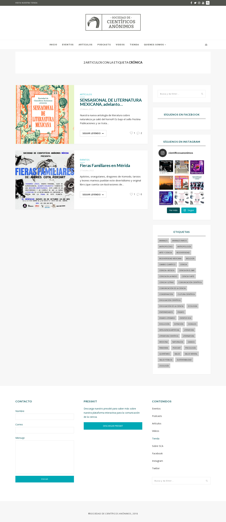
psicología (190, 348)
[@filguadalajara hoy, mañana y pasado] (166, 167)
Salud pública (165, 360)
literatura (189, 330)
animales (163, 240)
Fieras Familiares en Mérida (105, 165)
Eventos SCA (185, 318)
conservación (166, 294)
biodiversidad (183, 252)
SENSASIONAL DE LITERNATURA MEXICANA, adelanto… (111, 102)
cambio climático (167, 264)
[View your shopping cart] (206, 44)
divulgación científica (169, 300)
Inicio (53, 44)
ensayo (181, 312)
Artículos (85, 44)
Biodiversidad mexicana (170, 258)
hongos (192, 324)
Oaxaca (191, 342)
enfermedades (166, 312)
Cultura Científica (186, 294)
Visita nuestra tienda (26, 3)
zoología (164, 366)
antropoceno (166, 246)
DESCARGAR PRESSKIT (113, 426)
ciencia (183, 264)
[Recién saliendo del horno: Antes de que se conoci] (197, 183)
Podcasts (104, 44)
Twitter (156, 468)
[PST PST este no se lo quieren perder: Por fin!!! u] (166, 198)
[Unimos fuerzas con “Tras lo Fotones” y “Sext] (197, 167)
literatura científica (168, 336)
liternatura (188, 336)
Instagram (157, 460)
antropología (184, 246)
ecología (192, 306)
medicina (163, 342)
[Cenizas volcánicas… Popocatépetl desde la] (166, 183)
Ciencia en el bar (186, 270)
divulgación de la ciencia (171, 306)
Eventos (68, 44)
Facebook (157, 453)
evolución (164, 324)
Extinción (178, 324)
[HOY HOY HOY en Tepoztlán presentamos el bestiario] (181, 198)
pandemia (163, 348)
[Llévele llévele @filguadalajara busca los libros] (181, 167)
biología (190, 258)
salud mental (191, 354)
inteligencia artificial (169, 330)
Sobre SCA (157, 446)
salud (177, 354)
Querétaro (164, 354)
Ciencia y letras (166, 282)
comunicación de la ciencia (172, 288)
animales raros (179, 240)
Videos (120, 44)
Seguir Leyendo (92, 133)
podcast (177, 348)
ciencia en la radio (168, 276)
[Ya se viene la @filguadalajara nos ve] (181, 183)
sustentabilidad (184, 360)
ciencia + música (166, 270)
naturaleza (177, 342)
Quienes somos (154, 44)
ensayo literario (167, 318)
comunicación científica (190, 282)
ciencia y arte (188, 276)
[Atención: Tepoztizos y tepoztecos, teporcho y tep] (197, 198)
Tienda (134, 44)
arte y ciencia (165, 252)
